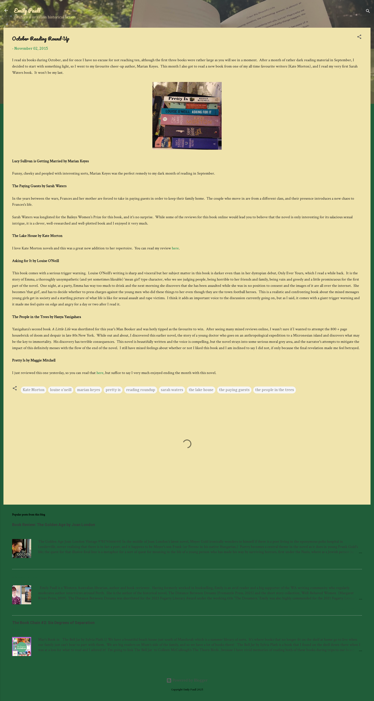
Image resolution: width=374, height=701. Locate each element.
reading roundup (140, 390)
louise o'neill (60, 390)
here (175, 248)
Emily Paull (27, 10)
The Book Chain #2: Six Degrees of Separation (53, 622)
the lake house (201, 390)
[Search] (368, 11)
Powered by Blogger (190, 680)
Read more (351, 562)
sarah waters (172, 390)
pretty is (113, 390)
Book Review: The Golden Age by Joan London (53, 524)
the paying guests (234, 390)
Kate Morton (33, 390)
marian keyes (88, 390)
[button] (359, 37)
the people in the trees (274, 390)
